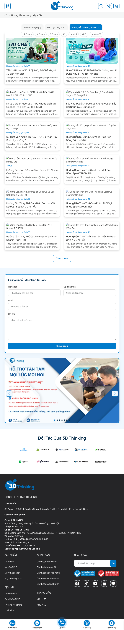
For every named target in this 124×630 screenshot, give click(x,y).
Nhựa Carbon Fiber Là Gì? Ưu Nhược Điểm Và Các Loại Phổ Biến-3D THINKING (31, 105)
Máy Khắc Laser (12, 572)
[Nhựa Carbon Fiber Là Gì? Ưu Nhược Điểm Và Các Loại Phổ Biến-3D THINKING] (32, 93)
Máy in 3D (41, 604)
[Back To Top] (112, 623)
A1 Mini (73, 34)
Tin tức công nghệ (32, 27)
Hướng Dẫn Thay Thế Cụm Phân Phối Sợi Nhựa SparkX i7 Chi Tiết (89, 205)
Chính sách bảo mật (46, 567)
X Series (41, 34)
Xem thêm (62, 258)
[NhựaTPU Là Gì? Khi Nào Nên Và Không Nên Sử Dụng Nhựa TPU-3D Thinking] (92, 48)
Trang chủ (6, 15)
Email (10, 300)
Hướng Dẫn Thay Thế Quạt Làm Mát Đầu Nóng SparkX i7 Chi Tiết (88, 171)
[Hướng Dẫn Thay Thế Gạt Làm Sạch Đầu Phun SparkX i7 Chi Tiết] (32, 226)
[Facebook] (77, 583)
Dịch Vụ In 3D (11, 593)
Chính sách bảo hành (47, 561)
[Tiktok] (86, 583)
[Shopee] (104, 583)
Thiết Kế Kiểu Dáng (13, 604)
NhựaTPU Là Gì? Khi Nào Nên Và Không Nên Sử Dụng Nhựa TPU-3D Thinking (91, 72)
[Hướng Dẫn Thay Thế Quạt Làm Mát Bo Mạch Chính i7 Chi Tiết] (92, 226)
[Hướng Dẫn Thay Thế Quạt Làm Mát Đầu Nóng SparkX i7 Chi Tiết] (92, 159)
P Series (54, 34)
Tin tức (9, 165)
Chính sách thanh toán (48, 578)
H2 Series (27, 34)
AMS (84, 34)
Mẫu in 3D (41, 599)
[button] (9, 394)
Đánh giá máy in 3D (56, 27)
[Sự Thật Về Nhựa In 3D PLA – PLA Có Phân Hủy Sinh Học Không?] (32, 126)
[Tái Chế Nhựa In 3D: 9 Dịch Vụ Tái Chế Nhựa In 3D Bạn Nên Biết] (32, 48)
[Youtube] (95, 583)
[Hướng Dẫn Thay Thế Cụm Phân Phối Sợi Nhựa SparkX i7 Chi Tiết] (92, 193)
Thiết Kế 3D (10, 610)
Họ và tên (12, 286)
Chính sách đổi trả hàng (48, 572)
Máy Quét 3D (11, 567)
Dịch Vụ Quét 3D (12, 599)
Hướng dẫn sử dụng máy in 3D (86, 27)
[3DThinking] (62, 6)
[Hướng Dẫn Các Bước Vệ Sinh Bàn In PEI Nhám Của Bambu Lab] (32, 159)
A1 (64, 34)
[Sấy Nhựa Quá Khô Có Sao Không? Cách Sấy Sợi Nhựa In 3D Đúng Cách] (92, 93)
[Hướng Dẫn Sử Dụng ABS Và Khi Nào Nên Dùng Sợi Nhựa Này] (92, 126)
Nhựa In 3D (96, 34)
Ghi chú (11, 313)
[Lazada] (113, 583)
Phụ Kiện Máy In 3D (13, 578)
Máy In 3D (9, 561)
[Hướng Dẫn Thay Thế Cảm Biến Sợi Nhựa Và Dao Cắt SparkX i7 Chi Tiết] (32, 193)
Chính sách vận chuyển (48, 583)
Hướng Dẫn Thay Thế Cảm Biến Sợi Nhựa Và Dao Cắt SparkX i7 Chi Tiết (30, 205)
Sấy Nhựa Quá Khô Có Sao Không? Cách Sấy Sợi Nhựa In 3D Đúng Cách (91, 105)
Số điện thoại (70, 286)
